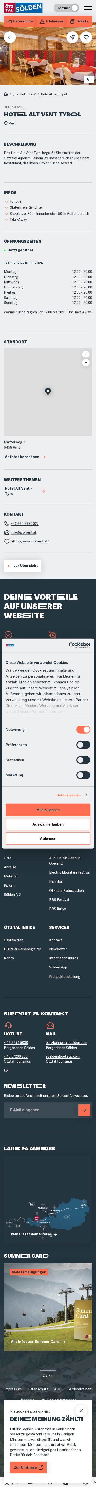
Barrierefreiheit (79, 1389)
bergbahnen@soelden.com (66, 1042)
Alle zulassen (48, 810)
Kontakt (55, 940)
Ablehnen (48, 838)
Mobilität (11, 876)
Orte (7, 858)
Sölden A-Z (28, 94)
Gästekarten (13, 940)
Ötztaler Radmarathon (66, 890)
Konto (9, 958)
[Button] (84, 1110)
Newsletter (58, 949)
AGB (58, 1389)
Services (59, 927)
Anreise (10, 867)
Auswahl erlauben (48, 824)
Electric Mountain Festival (69, 872)
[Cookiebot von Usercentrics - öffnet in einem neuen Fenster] (69, 645)
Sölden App (58, 967)
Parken (9, 885)
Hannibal (56, 881)
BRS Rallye (57, 909)
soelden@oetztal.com (63, 1056)
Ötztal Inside (19, 927)
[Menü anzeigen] (88, 8)
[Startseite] (6, 94)
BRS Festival (59, 900)
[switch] (83, 745)
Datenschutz (38, 1389)
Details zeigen (68, 795)
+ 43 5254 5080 (16, 1042)
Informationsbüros (63, 958)
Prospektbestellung (64, 976)
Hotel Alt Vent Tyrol (54, 94)
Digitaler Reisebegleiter (22, 949)
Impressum (13, 1389)
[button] (48, 392)
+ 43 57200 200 (16, 1056)
